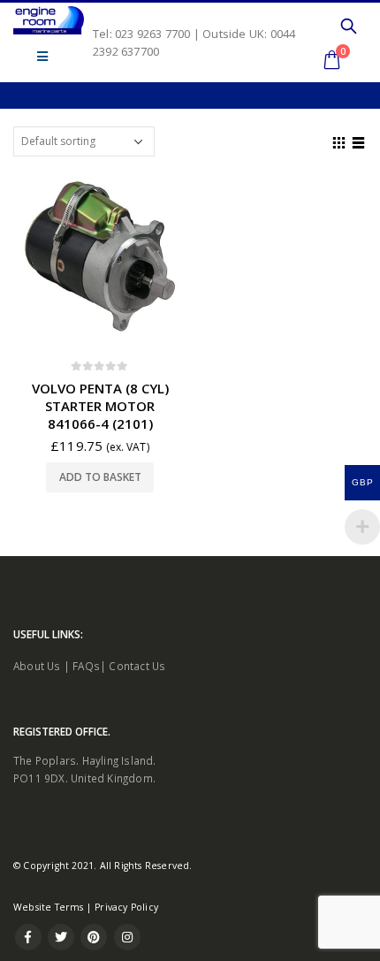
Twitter (61, 937)
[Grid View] (339, 141)
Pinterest (93, 937)
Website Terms (48, 907)
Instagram (127, 937)
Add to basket (100, 476)
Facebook (28, 937)
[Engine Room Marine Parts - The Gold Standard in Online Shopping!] (48, 20)
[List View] (359, 141)
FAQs (86, 666)
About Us (37, 666)
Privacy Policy (126, 907)
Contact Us (137, 666)
